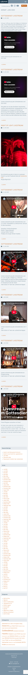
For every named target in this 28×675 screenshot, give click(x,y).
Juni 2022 (5, 524)
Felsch (13, 626)
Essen (11, 626)
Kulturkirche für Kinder (5, 636)
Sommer (12, 638)
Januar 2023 (6, 514)
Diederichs (5, 626)
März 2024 (5, 497)
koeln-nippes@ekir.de (14, 663)
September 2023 (7, 505)
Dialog (21, 623)
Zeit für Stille (8, 644)
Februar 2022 (6, 531)
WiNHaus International (8, 612)
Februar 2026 (6, 478)
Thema (3, 640)
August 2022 (6, 521)
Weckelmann (18, 640)
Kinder (18, 634)
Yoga (14, 642)
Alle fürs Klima (6, 598)
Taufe (20, 638)
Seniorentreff (6, 607)
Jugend (15, 633)
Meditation (12, 636)
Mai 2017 (5, 586)
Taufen (23, 638)
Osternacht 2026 (7, 457)
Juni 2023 (5, 507)
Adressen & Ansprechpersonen (14, 666)
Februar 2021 (6, 550)
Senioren (7, 638)
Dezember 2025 (6, 479)
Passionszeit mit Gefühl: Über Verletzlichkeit (13, 459)
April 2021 (5, 546)
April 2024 (5, 495)
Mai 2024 (5, 493)
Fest (17, 626)
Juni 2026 (5, 471)
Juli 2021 (5, 541)
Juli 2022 (5, 522)
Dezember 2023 (6, 502)
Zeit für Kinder (6, 613)
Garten (3, 628)
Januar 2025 (6, 484)
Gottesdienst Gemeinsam (18, 630)
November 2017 (6, 579)
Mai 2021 (5, 545)
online (24, 636)
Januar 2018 (6, 577)
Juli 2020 (5, 562)
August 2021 (6, 540)
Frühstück (20, 626)
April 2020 (5, 567)
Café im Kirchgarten (14, 623)
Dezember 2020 (6, 553)
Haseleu (5, 634)
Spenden (24, 5)
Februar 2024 (6, 498)
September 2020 (7, 558)
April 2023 (5, 510)
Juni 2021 (5, 543)
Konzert (24, 633)
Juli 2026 (5, 469)
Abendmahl (5, 623)
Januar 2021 (6, 552)
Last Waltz (5, 455)
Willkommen (11, 642)
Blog (14, 669)
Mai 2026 (5, 472)
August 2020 (6, 560)
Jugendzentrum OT (7, 603)
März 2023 (5, 512)
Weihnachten (5, 642)
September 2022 (7, 519)
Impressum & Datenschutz (14, 671)
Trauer (9, 640)
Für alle (23, 626)
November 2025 (6, 481)
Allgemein (3, 64)
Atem (9, 623)
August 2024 (6, 490)
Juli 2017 (5, 583)
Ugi (11, 640)
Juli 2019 (5, 574)
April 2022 (5, 527)
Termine (14, 668)
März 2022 (5, 529)
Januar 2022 (6, 533)
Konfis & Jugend (7, 605)
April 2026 (5, 474)
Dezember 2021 (6, 534)
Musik (16, 636)
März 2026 (5, 476)
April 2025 (5, 483)
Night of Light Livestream (12, 125)
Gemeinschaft (7, 628)
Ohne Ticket (20, 636)
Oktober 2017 (6, 581)
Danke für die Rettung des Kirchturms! (11, 452)
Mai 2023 (5, 509)
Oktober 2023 (6, 503)
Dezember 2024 (6, 486)
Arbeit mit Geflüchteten (8, 601)
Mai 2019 (5, 576)
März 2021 (5, 548)
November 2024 (6, 488)
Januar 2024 (6, 500)
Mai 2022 (5, 526)
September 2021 (7, 538)
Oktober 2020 (6, 557)
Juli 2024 (5, 491)
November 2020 (6, 555)
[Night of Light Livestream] (14, 149)
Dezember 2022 (6, 515)
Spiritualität (16, 638)
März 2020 (5, 569)
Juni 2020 (5, 564)
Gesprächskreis (14, 628)
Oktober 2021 (6, 536)
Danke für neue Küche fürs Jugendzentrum (12, 454)
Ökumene (13, 644)
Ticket (6, 640)
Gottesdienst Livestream (11, 16)
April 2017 (5, 588)
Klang (21, 633)
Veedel (14, 640)
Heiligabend (11, 634)
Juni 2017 (5, 584)
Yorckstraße (18, 642)
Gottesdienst (7, 630)
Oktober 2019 (6, 572)
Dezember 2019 (6, 571)
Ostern (3, 638)
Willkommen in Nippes (8, 610)
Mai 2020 (5, 565)
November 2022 (6, 517)
